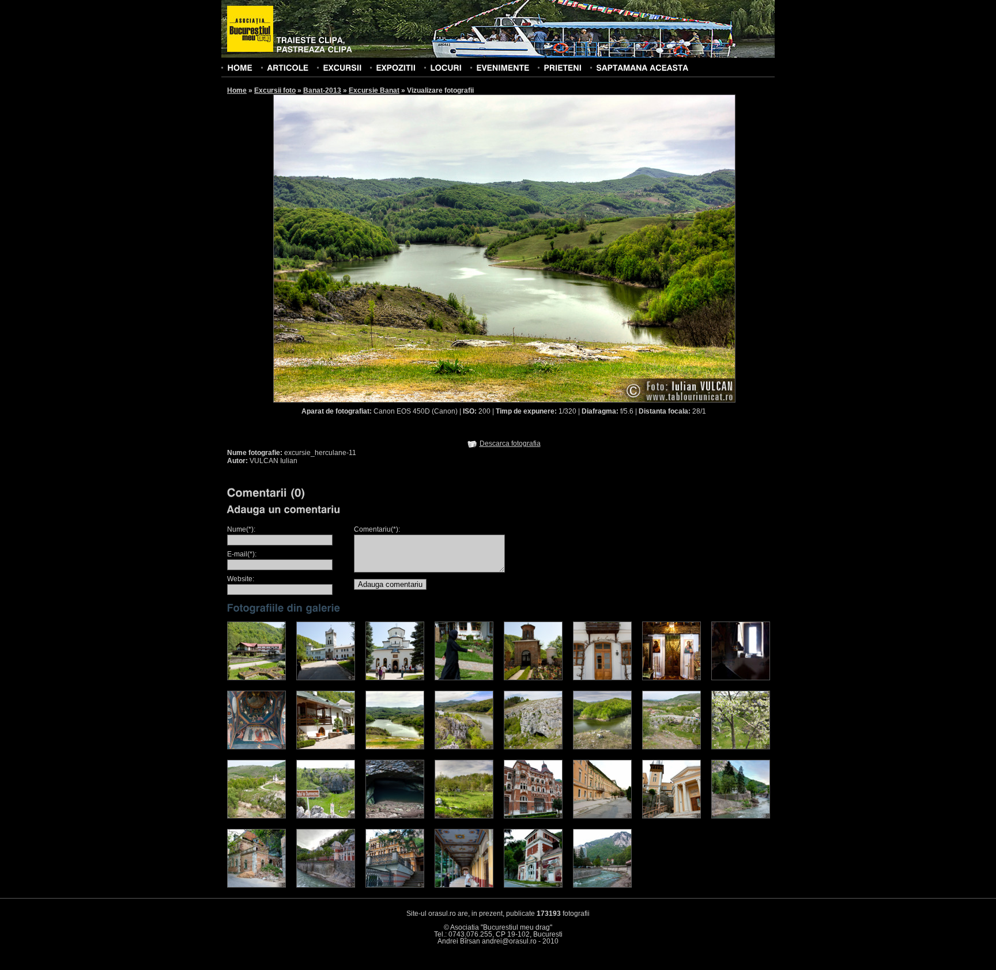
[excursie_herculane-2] (325, 678)
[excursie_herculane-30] (533, 885)
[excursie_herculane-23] (671, 816)
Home (237, 90)
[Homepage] (250, 29)
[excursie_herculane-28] (464, 885)
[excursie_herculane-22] (602, 816)
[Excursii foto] (342, 67)
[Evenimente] (502, 67)
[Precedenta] (388, 247)
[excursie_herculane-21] (533, 816)
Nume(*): (241, 529)
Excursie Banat (374, 90)
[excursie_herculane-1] (256, 678)
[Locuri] (446, 67)
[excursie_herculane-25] (256, 885)
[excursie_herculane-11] (394, 747)
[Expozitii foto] (396, 67)
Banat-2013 (322, 90)
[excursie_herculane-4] (464, 678)
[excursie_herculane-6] (602, 678)
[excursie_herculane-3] (394, 678)
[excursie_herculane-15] (671, 747)
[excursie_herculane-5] (533, 678)
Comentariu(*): (377, 529)
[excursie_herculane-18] (325, 816)
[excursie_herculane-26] (325, 885)
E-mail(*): (241, 554)
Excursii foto (275, 90)
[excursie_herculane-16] (740, 747)
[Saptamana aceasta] (642, 67)
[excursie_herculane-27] (394, 885)
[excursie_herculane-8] (740, 678)
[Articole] (287, 67)
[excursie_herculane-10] (325, 747)
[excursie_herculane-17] (256, 816)
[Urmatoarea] (620, 247)
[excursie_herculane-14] (602, 747)
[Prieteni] (563, 67)
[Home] (239, 67)
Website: (240, 579)
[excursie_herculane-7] (671, 678)
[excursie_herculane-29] (602, 885)
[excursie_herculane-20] (464, 816)
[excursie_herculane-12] (464, 747)
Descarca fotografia (510, 443)
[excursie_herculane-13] (533, 747)
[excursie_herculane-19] (394, 816)
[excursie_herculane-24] (740, 816)
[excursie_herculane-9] (256, 747)
